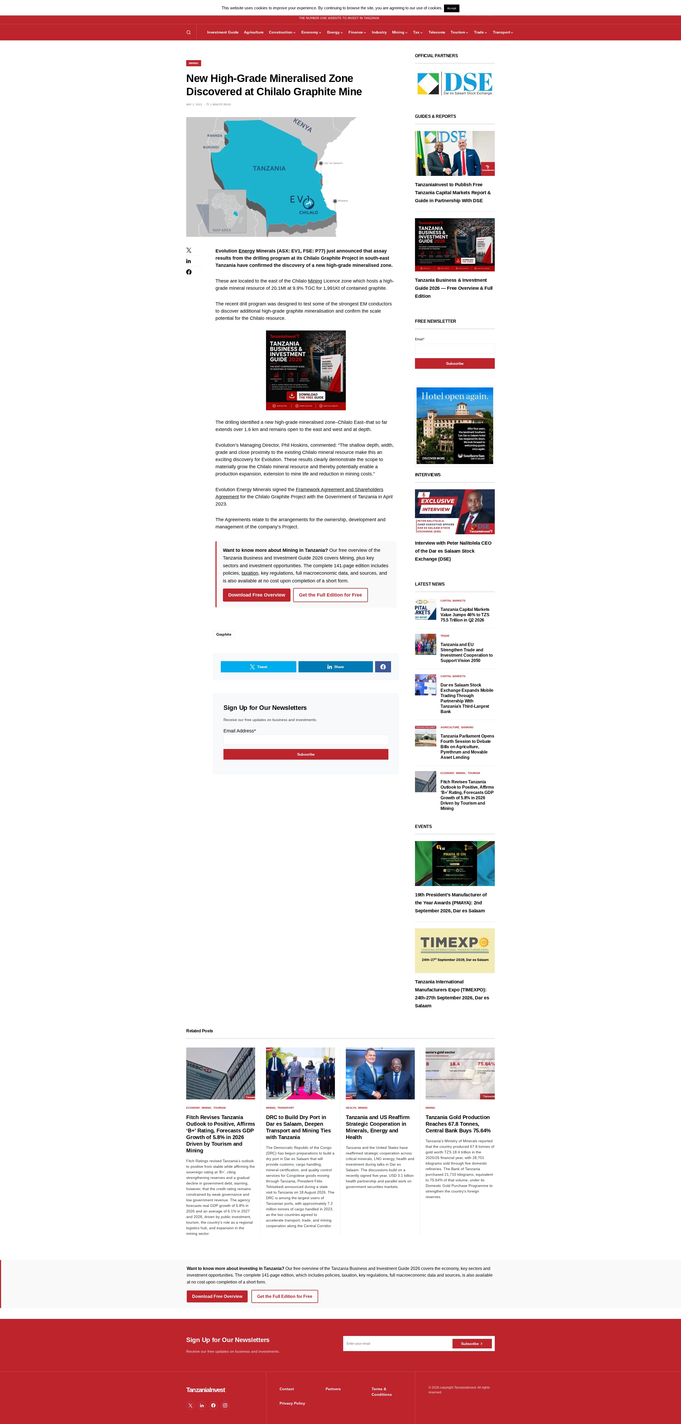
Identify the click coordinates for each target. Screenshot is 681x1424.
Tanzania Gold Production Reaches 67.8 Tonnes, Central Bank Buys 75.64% (458, 1123)
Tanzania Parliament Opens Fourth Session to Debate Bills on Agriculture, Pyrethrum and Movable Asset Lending (467, 747)
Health (351, 1107)
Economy (447, 773)
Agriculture (450, 727)
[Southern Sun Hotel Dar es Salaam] (455, 425)
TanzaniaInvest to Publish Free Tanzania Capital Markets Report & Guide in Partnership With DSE (453, 192)
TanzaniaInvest (205, 1389)
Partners (333, 1389)
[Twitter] (190, 1405)
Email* (420, 339)
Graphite (223, 634)
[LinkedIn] (202, 1405)
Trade (445, 635)
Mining (193, 63)
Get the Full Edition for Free (330, 595)
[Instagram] (225, 1405)
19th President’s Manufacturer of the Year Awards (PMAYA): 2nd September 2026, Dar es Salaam (451, 902)
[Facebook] (213, 1405)
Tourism (474, 773)
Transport (285, 1107)
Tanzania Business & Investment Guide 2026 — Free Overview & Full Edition (454, 288)
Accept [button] (451, 8)
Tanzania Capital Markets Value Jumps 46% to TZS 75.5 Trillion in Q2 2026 (465, 614)
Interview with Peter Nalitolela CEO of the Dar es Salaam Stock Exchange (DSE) (453, 551)
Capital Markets (453, 600)
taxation (250, 573)
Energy (247, 251)
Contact (287, 1389)
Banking (467, 727)
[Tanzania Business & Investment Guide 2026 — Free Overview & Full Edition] (455, 244)
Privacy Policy (292, 1403)
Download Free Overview (256, 595)
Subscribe (470, 1344)
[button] (188, 32)
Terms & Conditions (382, 1392)
